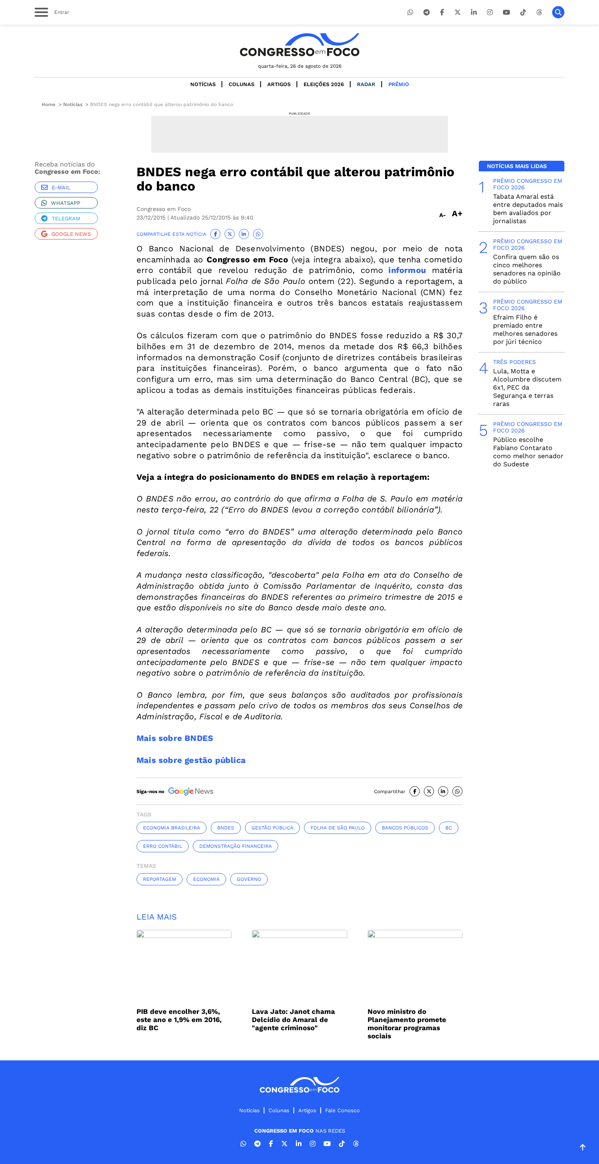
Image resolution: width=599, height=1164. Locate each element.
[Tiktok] (523, 12)
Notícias (203, 84)
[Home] (299, 45)
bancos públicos (405, 828)
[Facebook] (442, 12)
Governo (249, 879)
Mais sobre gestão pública (191, 760)
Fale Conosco (342, 1110)
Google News (71, 234)
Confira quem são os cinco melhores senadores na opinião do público (527, 269)
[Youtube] (506, 12)
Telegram (66, 218)
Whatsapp (65, 203)
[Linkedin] (474, 12)
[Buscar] (558, 12)
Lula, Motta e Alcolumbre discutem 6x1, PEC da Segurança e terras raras (527, 387)
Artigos (279, 84)
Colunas (241, 84)
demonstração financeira (235, 846)
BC (448, 828)
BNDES (225, 828)
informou (407, 270)
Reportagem (159, 879)
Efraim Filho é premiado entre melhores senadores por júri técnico (525, 329)
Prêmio (398, 84)
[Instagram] (490, 12)
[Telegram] (426, 12)
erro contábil (162, 846)
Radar (366, 84)
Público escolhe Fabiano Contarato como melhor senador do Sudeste (528, 452)
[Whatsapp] (410, 12)
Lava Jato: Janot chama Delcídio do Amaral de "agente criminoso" (293, 1019)
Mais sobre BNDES (175, 738)
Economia (206, 879)
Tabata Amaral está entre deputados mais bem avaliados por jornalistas (528, 209)
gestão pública (272, 828)
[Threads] (539, 12)
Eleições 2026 (324, 84)
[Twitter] (457, 12)
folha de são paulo (338, 828)
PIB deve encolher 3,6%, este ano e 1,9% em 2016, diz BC (179, 1019)
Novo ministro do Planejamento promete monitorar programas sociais (407, 1023)
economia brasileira (171, 828)
